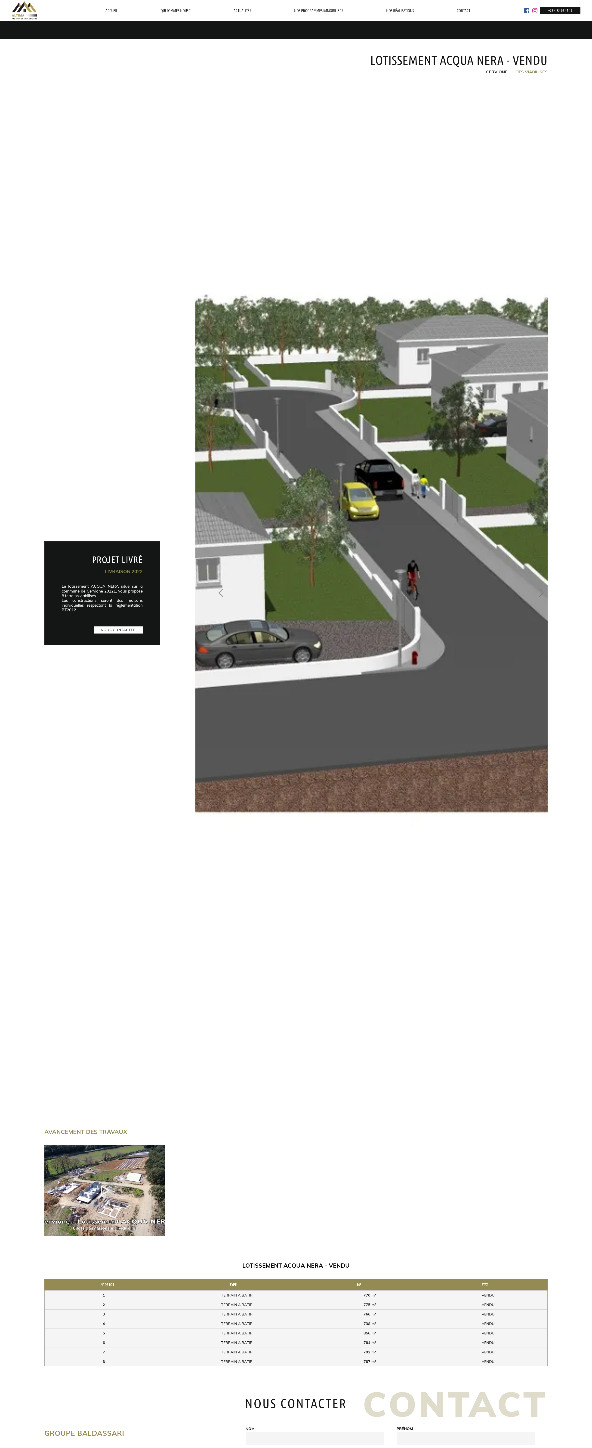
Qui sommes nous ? (175, 10)
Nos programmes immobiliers (318, 10)
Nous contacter (118, 630)
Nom (250, 1428)
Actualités (242, 10)
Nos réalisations (400, 10)
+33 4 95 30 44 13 (560, 10)
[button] (222, 593)
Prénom (405, 1428)
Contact (463, 10)
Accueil (111, 10)
